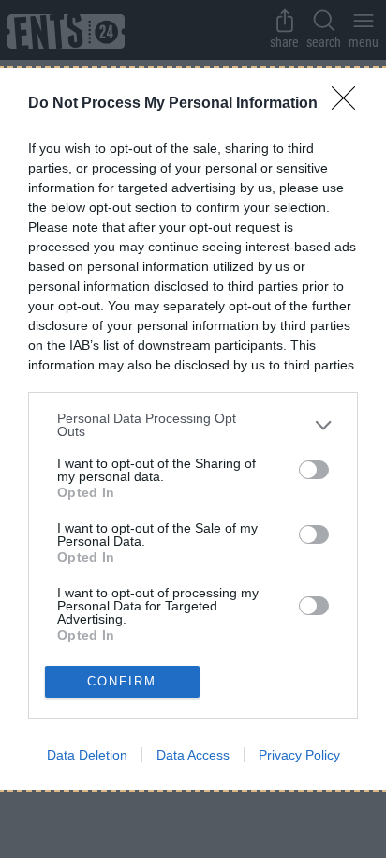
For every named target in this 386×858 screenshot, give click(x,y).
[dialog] (193, 429)
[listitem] (193, 425)
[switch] (314, 469)
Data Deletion (87, 754)
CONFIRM (121, 681)
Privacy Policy (299, 754)
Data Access (193, 754)
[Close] (349, 104)
